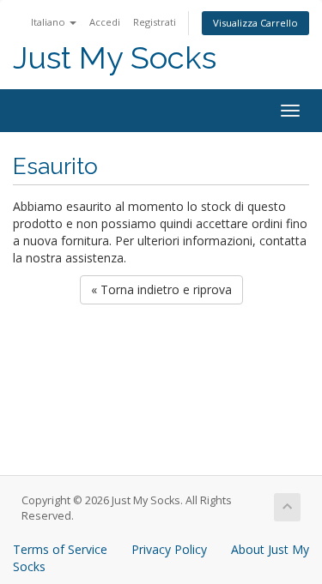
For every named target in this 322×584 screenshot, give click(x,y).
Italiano (49, 21)
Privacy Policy (169, 549)
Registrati (154, 21)
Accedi (104, 21)
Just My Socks (114, 57)
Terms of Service (60, 549)
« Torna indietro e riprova (161, 289)
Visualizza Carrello (255, 22)
